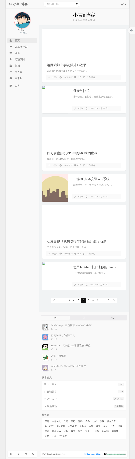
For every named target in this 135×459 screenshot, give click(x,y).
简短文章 (111, 421)
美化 (105, 426)
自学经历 (72, 426)
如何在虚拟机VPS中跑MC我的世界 (72, 153)
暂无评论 (117, 108)
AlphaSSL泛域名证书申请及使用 (68, 366)
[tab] (55, 317)
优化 (113, 426)
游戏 (80, 431)
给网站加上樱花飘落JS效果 (66, 65)
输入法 (88, 431)
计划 (97, 431)
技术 (95, 421)
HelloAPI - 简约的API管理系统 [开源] (71, 345)
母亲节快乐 (81, 91)
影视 (102, 421)
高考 (47, 431)
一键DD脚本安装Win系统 (91, 179)
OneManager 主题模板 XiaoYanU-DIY (71, 325)
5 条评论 (91, 77)
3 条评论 (117, 284)
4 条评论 (91, 165)
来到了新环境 (58, 355)
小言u (54, 77)
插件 (120, 426)
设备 (66, 431)
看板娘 (115, 431)
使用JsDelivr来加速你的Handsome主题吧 (102, 267)
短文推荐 (49, 426)
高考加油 (56, 431)
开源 (47, 421)
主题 (54, 436)
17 (108, 300)
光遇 (87, 421)
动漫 (98, 426)
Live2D (105, 431)
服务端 (83, 426)
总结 (47, 436)
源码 (80, 421)
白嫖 (91, 426)
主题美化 (56, 421)
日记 (73, 421)
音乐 (73, 431)
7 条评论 (91, 253)
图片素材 (60, 426)
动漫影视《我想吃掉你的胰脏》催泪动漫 (76, 241)
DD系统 (63, 436)
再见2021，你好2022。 (63, 335)
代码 (66, 421)
